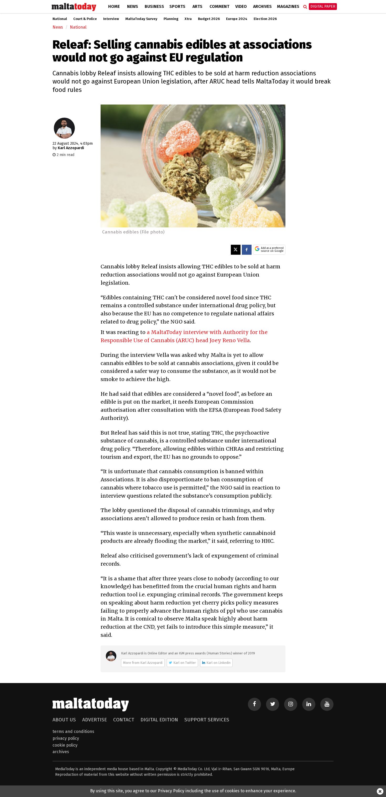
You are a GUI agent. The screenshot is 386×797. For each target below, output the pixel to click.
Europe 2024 (236, 19)
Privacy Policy (66, 738)
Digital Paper (322, 6)
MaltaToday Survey (141, 19)
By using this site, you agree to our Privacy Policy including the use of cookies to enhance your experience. (193, 790)
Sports (177, 6)
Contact (123, 720)
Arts (197, 6)
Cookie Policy (65, 745)
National (60, 19)
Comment (219, 6)
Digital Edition (159, 720)
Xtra (188, 19)
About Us (64, 720)
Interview (111, 19)
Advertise (94, 720)
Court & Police (85, 19)
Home (114, 6)
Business (154, 6)
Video (241, 6)
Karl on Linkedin (218, 663)
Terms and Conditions (73, 731)
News (132, 6)
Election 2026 (265, 19)
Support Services (206, 720)
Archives (262, 6)
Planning (171, 19)
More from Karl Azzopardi (143, 663)
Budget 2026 (209, 19)
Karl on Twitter (184, 663)
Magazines (288, 6)
